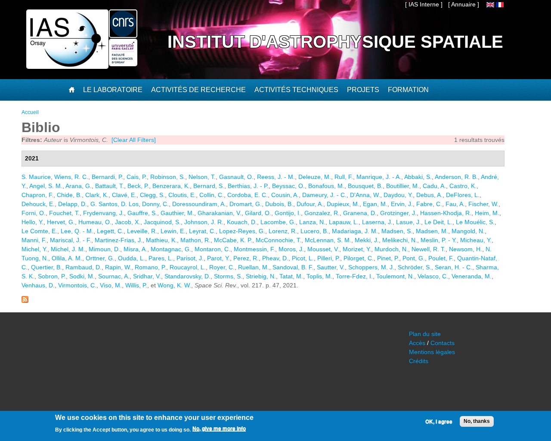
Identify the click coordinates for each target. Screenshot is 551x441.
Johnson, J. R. (203, 222)
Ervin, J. (402, 203)
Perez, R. (246, 258)
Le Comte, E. (39, 231)
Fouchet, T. (64, 213)
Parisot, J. (190, 258)
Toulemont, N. (395, 276)
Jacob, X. (127, 222)
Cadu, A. (434, 185)
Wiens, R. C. (71, 176)
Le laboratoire (112, 89)
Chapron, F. (37, 194)
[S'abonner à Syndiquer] (25, 300)
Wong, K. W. (174, 285)
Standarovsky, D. (187, 276)
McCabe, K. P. (233, 240)
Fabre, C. (429, 203)
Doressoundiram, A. (199, 203)
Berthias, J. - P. (248, 185)
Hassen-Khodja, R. (445, 213)
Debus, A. (429, 194)
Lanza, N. (312, 222)
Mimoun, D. (104, 249)
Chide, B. (69, 194)
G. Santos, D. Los (114, 203)
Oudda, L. (131, 258)
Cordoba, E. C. (247, 194)
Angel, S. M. (45, 185)
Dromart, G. (245, 203)
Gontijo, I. (288, 213)
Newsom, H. (465, 249)
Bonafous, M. (326, 185)
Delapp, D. (72, 203)
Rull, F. (343, 176)
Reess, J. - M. (276, 176)
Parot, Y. (218, 258)
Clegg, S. (152, 194)
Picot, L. (303, 258)
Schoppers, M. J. (371, 267)
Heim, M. (487, 213)
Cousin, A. (285, 194)
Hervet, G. (61, 222)
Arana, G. (78, 185)
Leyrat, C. (202, 231)
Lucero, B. (314, 231)
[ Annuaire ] (463, 4)
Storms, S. (228, 276)
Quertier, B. (46, 267)
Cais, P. (137, 176)
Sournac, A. (114, 276)
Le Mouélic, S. (475, 222)
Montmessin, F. (254, 249)
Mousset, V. (323, 249)
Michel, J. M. (68, 249)
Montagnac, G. (171, 249)
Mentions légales (432, 351)
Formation (408, 89)
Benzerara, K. (171, 185)
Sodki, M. (82, 276)
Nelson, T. (202, 176)
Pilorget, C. (359, 258)
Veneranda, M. (472, 276)
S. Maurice (36, 176)
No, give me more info (219, 428)
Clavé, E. (124, 194)
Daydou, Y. (398, 194)
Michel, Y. (34, 249)
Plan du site (425, 333)
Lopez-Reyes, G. (242, 231)
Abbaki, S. (418, 176)
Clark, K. (96, 194)
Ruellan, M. (253, 267)
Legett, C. (110, 231)
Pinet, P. (388, 258)
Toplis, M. (319, 276)
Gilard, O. (258, 213)
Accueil (30, 112)
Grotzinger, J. (398, 213)
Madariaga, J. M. (355, 231)
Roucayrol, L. (188, 267)
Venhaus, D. (38, 285)
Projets (363, 89)
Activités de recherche (198, 89)
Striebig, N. (261, 276)
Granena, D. (360, 213)
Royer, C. (222, 267)
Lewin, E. (173, 231)
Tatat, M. (291, 276)
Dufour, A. (310, 203)
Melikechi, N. (399, 240)
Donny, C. (155, 203)
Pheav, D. (275, 258)
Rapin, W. (118, 267)
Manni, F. (34, 240)
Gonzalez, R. (322, 213)
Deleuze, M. (314, 176)
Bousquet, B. (365, 185)
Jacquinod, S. (162, 222)
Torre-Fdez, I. (354, 276)
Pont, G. (413, 258)
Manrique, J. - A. (378, 176)
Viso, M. (111, 285)
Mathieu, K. (161, 240)
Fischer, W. (483, 203)
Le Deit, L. (438, 222)
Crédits (418, 361)
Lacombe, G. (278, 222)
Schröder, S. (414, 267)
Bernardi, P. (107, 176)
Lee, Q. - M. (77, 231)
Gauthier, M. (177, 213)
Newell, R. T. (429, 249)
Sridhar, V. (147, 276)
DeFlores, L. (463, 194)
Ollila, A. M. (67, 258)
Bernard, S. (208, 185)
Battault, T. (109, 185)
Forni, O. (34, 213)
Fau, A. (455, 203)
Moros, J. (291, 249)
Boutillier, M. (402, 185)
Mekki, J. (367, 240)
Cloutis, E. (182, 194)
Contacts (442, 342)
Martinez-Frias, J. (118, 240)
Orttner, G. (100, 258)
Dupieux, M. (343, 203)
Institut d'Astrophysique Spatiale (335, 42)
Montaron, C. (212, 249)
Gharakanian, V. (219, 213)
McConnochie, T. (278, 240)
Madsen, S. (396, 231)
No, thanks (477, 421)
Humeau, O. (94, 222)
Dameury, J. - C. (324, 194)
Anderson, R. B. (456, 176)
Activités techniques (296, 89)
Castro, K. (463, 185)
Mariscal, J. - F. (70, 240)
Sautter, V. (331, 267)
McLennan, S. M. (328, 240)
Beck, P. (138, 185)
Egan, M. (375, 203)
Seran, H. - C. (453, 267)
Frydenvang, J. (103, 213)
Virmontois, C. (77, 285)
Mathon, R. (195, 240)
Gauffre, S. (142, 213)
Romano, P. (150, 267)
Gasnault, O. (236, 176)
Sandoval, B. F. (292, 267)
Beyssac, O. (288, 185)
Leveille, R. (142, 231)
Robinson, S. (167, 176)
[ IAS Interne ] (424, 4)
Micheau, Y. (476, 240)
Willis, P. (136, 285)
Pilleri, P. (328, 258)
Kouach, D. (242, 222)
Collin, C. (211, 194)
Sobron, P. (52, 276)
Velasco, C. (433, 276)
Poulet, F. (441, 258)
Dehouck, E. (38, 203)
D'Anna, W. (365, 194)
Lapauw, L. (344, 222)
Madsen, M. (432, 231)
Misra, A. (135, 249)
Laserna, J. (377, 222)
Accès (417, 342)
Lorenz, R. (283, 231)
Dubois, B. (279, 203)
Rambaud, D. (83, 267)
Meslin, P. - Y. (439, 240)
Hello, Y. (32, 222)
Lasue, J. (408, 222)
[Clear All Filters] (133, 139)
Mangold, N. (468, 231)
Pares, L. (161, 258)
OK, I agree (438, 421)
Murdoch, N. (391, 249)
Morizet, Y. (357, 249)
